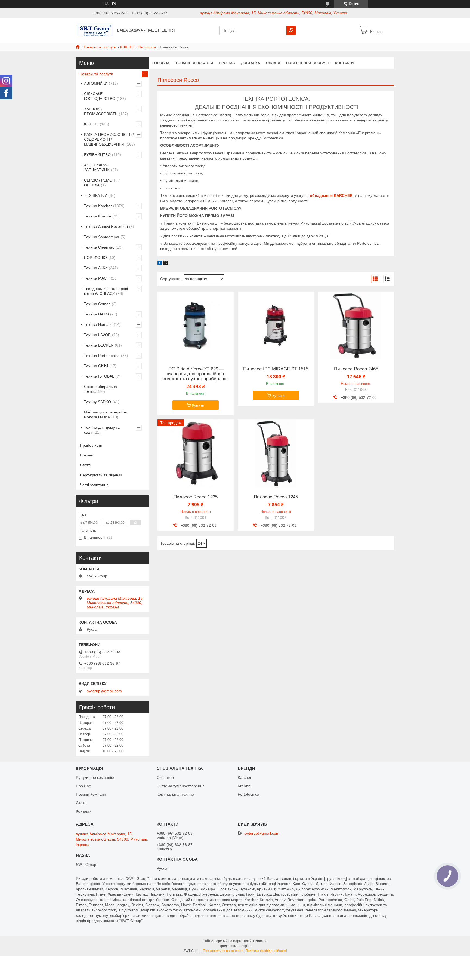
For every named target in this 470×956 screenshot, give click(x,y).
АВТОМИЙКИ (95, 83)
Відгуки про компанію (95, 777)
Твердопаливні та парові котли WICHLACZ (106, 291)
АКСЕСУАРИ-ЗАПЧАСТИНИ (97, 167)
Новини (86, 455)
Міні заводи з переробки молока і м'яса (105, 414)
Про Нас (83, 786)
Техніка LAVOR (97, 335)
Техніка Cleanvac (99, 247)
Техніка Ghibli (96, 366)
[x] (165, 263)
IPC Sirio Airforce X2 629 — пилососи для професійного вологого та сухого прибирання (196, 374)
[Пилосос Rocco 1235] (195, 453)
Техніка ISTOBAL (99, 376)
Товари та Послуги (194, 63)
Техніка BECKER (98, 345)
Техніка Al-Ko (95, 268)
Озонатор (165, 777)
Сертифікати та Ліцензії (101, 475)
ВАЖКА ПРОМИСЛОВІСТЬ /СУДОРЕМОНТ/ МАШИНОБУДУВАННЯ (109, 139)
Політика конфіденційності (266, 951)
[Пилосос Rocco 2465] (356, 326)
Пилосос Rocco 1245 (276, 497)
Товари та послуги (100, 47)
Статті (85, 465)
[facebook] (159, 263)
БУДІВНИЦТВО (97, 154)
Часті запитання (94, 485)
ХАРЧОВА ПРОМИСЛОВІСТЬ (101, 111)
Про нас (227, 63)
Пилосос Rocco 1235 (196, 497)
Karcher (244, 777)
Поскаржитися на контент (223, 951)
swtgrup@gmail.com (104, 691)
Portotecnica (248, 794)
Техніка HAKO (96, 314)
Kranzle (244, 786)
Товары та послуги (96, 74)
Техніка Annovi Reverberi (106, 226)
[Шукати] (291, 30)
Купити (198, 405)
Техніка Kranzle (97, 216)
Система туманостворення (181, 786)
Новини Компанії (91, 794)
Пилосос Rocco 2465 (356, 369)
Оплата (273, 63)
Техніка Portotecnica (102, 355)
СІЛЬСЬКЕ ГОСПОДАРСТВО (99, 96)
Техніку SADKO (97, 402)
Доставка (250, 63)
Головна (160, 63)
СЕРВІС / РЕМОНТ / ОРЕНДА (102, 182)
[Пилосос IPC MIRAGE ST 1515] (276, 326)
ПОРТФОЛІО (95, 257)
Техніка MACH (96, 278)
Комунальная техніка (175, 794)
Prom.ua (261, 941)
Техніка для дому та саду (102, 429)
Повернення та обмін (307, 63)
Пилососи (147, 47)
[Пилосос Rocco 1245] (276, 453)
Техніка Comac (97, 304)
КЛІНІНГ (127, 47)
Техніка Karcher (98, 206)
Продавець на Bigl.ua (235, 946)
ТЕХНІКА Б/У (95, 195)
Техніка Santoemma (101, 237)
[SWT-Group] (95, 30)
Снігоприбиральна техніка (100, 389)
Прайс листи (91, 445)
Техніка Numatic (98, 324)
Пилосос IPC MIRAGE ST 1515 (275, 369)
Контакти (344, 63)
